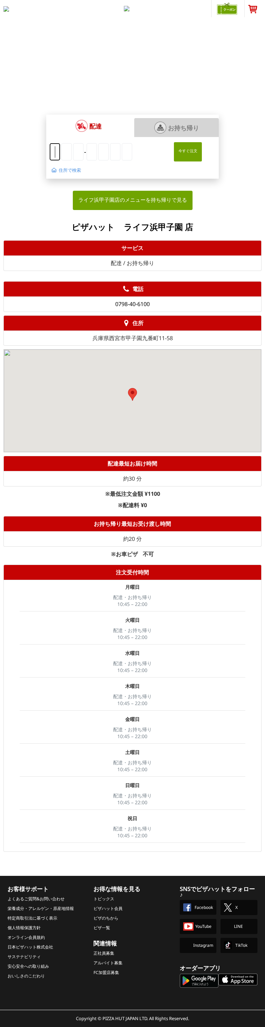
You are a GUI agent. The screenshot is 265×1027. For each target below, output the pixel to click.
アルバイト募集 (108, 963)
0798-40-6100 (132, 304)
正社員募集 (104, 953)
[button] (88, 126)
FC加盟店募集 (106, 972)
